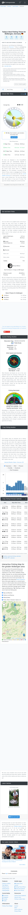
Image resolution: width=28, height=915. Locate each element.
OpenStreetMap (18, 638)
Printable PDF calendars (9, 557)
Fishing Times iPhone (20, 887)
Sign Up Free (14, 137)
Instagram (5, 897)
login (6, 873)
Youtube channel (18, 826)
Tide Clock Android (20, 888)
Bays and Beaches (7, 592)
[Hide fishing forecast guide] (25, 43)
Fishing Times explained (20, 895)
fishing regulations (20, 579)
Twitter (5, 900)
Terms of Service (18, 909)
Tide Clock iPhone (19, 890)
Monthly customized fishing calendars (12, 556)
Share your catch (14, 816)
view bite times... (8, 66)
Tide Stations (5, 885)
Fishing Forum (5, 887)
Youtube (5, 899)
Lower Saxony (15, 6)
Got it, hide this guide (20, 84)
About (15, 907)
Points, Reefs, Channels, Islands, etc (12, 599)
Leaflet (12, 638)
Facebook (5, 895)
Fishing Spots (3, 6)
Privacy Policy (17, 911)
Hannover (11, 47)
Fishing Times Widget (7, 906)
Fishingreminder (10, 2)
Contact (16, 906)
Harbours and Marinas (8, 595)
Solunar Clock (17, 897)
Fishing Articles (5, 890)
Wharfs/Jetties (6, 597)
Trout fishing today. (14, 787)
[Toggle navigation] (25, 2)
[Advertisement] (14, 18)
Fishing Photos (5, 888)
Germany (9, 6)
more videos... (22, 864)
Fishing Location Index (19, 899)
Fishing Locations (6, 883)
